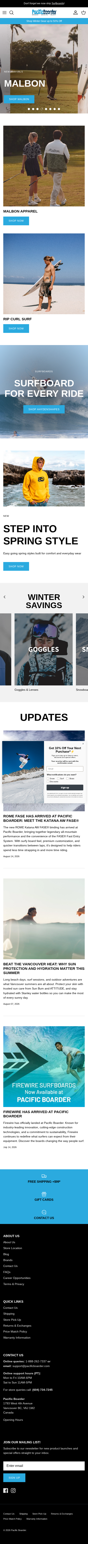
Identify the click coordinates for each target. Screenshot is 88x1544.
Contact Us (10, 1266)
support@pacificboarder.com (31, 1366)
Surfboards (58, 3)
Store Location (12, 1248)
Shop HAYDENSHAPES (44, 409)
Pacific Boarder (18, 1530)
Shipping (9, 1313)
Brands (7, 1260)
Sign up (14, 1477)
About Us (9, 1242)
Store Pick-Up (12, 1319)
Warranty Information (16, 1337)
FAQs (6, 1272)
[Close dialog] (83, 743)
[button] (29, 109)
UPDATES (44, 717)
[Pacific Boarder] (44, 12)
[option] (44, 68)
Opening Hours (13, 1419)
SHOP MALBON (19, 99)
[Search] (13, 12)
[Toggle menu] (4, 12)
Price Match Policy (15, 1331)
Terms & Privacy (13, 1284)
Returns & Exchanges (17, 1325)
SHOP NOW (16, 220)
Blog (6, 1254)
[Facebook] (5, 1490)
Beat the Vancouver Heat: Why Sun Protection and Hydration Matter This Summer (44, 968)
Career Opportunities (16, 1278)
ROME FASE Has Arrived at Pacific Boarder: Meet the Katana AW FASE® (41, 818)
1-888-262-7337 (36, 1361)
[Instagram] (13, 1490)
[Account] (74, 12)
